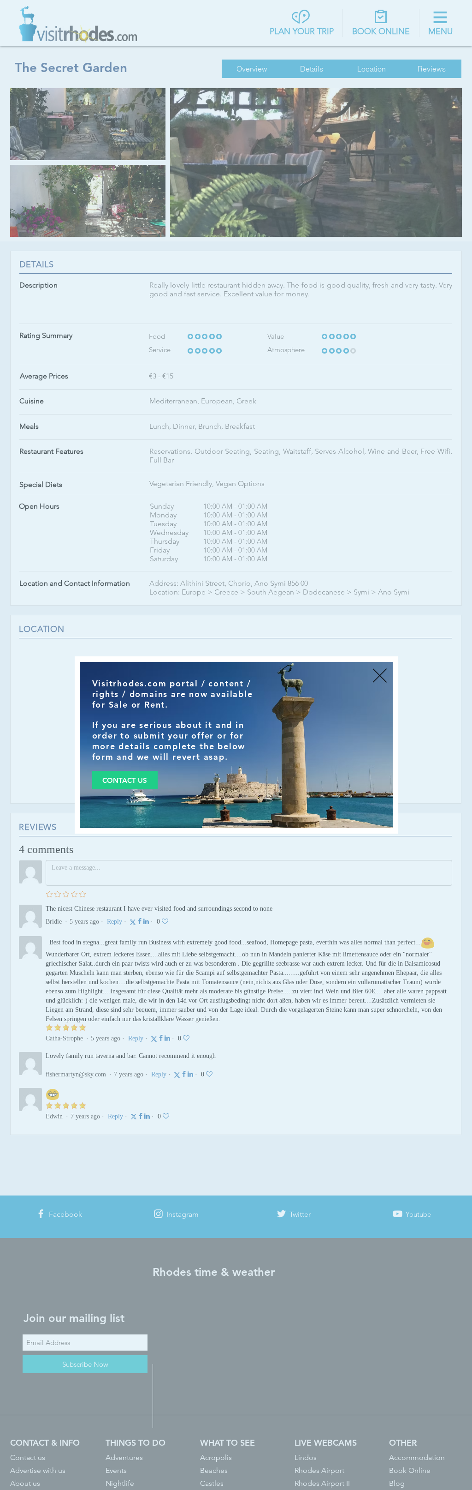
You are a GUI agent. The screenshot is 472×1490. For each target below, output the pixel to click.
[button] (380, 675)
